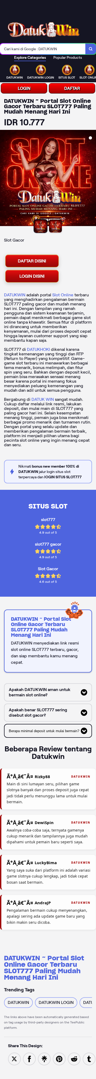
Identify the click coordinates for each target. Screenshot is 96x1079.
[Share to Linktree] (44, 1058)
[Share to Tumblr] (89, 1058)
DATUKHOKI (38, 349)
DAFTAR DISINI (32, 261)
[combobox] (43, 49)
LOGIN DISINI (32, 276)
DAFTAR (72, 88)
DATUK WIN (42, 399)
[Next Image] (91, 179)
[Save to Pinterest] (59, 1058)
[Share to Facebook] (29, 1058)
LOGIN (24, 88)
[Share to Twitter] (14, 1058)
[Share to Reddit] (74, 1058)
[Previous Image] (4, 179)
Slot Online (62, 295)
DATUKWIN (14, 295)
